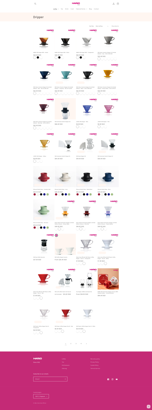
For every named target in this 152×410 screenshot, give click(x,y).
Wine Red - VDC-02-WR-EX (115, 58)
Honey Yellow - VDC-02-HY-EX (112, 58)
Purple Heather (62, 229)
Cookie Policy (94, 365)
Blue (77, 126)
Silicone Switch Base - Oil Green (40, 222)
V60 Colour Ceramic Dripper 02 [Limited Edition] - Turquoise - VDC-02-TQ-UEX (64, 87)
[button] (35, 4)
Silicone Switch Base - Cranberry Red (41, 189)
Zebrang (64, 368)
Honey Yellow (56, 229)
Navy (44, 194)
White (80, 263)
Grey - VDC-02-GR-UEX (99, 58)
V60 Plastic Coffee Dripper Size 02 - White (85, 326)
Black (37, 57)
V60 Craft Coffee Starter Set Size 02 (63, 291)
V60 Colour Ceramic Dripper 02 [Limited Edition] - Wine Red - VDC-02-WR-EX (42, 122)
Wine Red (59, 229)
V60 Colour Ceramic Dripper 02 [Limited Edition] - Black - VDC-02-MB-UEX (85, 87)
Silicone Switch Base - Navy (104, 189)
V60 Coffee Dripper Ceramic (61, 257)
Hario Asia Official (41, 403)
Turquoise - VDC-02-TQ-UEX (105, 58)
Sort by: (91, 26)
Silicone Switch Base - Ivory (61, 189)
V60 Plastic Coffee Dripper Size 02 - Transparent (41, 327)
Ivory (37, 194)
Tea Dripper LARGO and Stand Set (84, 291)
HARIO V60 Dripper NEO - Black (62, 52)
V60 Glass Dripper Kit (81, 156)
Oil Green (47, 194)
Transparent (41, 57)
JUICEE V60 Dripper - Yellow (39, 156)
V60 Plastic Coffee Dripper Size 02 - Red (64, 326)
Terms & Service (95, 368)
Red (84, 263)
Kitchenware (65, 365)
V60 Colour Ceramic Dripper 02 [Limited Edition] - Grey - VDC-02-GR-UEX (107, 53)
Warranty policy (95, 359)
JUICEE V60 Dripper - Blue (82, 121)
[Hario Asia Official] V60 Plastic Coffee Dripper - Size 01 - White (106, 258)
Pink (80, 126)
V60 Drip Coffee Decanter (39, 257)
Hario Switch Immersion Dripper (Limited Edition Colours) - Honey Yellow (64, 223)
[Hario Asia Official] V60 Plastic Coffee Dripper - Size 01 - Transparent (85, 258)
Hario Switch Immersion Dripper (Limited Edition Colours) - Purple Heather (107, 223)
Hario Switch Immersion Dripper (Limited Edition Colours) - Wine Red (85, 223)
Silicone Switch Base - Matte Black (84, 189)
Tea (63, 362)
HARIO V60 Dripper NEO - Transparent (85, 52)
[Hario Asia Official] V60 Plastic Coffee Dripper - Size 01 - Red (42, 292)
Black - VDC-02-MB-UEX (108, 58)
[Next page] (86, 344)
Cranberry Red (34, 194)
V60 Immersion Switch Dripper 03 (62, 156)
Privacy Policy (94, 362)
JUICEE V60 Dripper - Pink (103, 121)
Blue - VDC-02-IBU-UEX (102, 58)
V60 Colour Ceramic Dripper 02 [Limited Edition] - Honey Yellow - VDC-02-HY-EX (107, 87)
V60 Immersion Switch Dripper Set (62, 121)
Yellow (84, 126)
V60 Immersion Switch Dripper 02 (105, 156)
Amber (34, 57)
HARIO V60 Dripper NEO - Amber (40, 52)
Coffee (64, 359)
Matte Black (41, 194)
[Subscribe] (65, 379)
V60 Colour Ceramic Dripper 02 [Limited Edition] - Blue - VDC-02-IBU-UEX (42, 87)
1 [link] (65, 344)
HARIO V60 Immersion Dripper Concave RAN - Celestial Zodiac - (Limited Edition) (108, 292)
